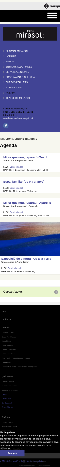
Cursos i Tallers (7, 422)
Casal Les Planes (8, 354)
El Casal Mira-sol (17, 51)
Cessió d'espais (8, 382)
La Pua (5, 394)
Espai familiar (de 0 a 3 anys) (23, 181)
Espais (10, 61)
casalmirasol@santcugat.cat (18, 118)
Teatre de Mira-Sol (18, 98)
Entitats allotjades (19, 67)
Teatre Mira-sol (7, 407)
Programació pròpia (9, 426)
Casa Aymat (6, 362)
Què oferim (7, 376)
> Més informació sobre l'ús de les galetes (22, 461)
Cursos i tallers (17, 82)
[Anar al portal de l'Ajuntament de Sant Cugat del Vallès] (51, 6)
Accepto (12, 453)
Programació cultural (21, 77)
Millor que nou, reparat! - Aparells (27, 202)
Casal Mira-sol (21, 139)
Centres (9, 139)
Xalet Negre (6, 341)
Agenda (10, 92)
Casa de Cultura (8, 332)
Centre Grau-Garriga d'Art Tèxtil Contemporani (19, 366)
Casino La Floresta (9, 350)
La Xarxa (6, 319)
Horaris (11, 56)
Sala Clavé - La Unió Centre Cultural (16, 358)
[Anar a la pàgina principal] (11, 16)
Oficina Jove (6, 398)
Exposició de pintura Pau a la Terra (26, 258)
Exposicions (14, 87)
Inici (2, 139)
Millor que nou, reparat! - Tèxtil (25, 157)
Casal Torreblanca (9, 337)
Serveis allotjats (17, 72)
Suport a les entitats (9, 386)
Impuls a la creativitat (10, 390)
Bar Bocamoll (7, 403)
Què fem (6, 417)
